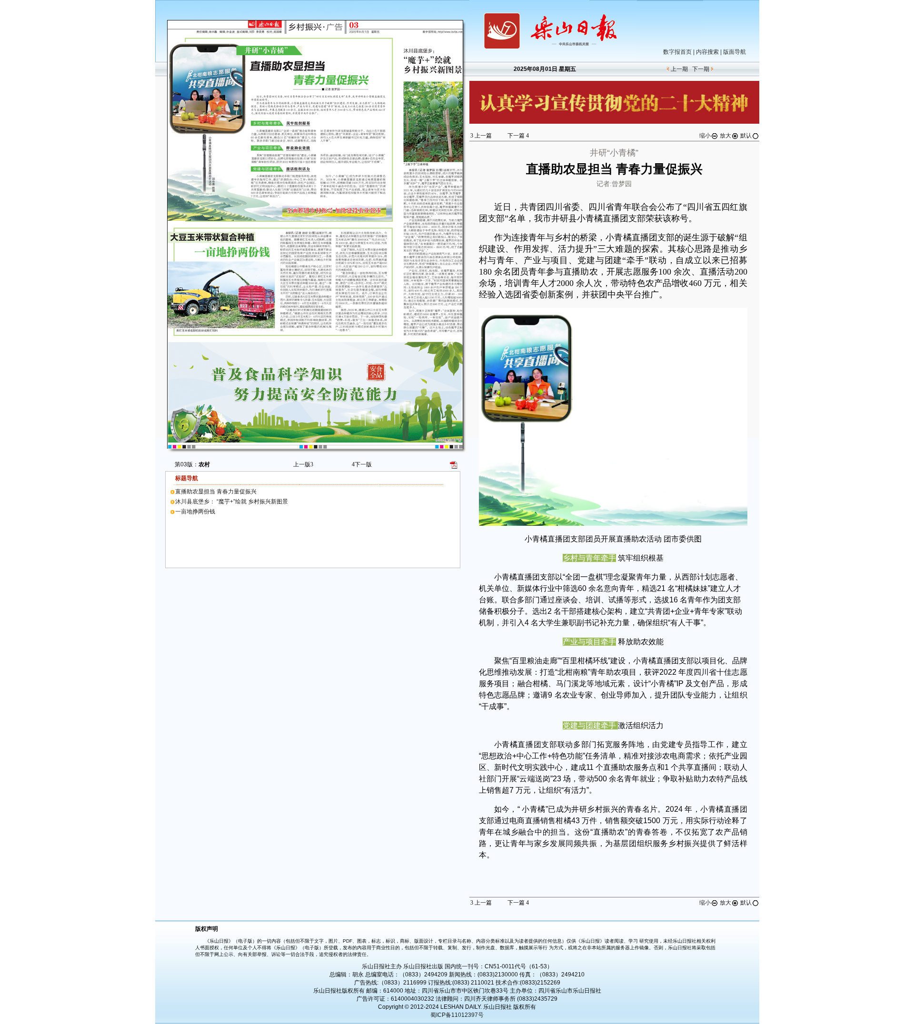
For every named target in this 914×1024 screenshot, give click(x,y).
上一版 (303, 464)
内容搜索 (707, 52)
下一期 (700, 69)
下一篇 (518, 135)
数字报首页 (677, 52)
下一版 (362, 464)
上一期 (679, 69)
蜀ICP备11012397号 (457, 1015)
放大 (725, 135)
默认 (746, 135)
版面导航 (734, 52)
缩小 (705, 135)
